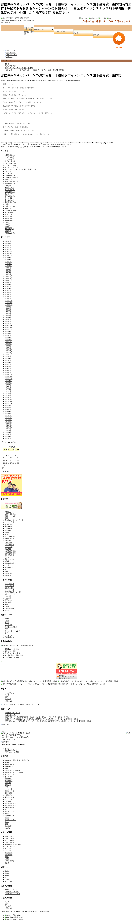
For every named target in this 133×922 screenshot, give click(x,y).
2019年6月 (8, 338)
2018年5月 (8, 364)
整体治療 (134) (10, 192)
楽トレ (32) (8, 198)
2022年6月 (8, 264)
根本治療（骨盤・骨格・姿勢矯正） (17, 760)
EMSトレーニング (11, 627)
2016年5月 (8, 414)
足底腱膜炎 (8, 602)
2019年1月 (8, 348)
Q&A (6, 697)
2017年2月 (8, 395)
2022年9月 (8, 257)
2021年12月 (8, 276)
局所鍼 (7, 619)
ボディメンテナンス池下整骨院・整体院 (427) (20, 169)
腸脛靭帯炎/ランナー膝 (13, 592)
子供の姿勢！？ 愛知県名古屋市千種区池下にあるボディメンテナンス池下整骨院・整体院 (37, 717)
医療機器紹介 (9, 637)
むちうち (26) (9, 157)
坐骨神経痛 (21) (10, 183)
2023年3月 (8, 245)
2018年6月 (8, 362)
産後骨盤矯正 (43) (11, 202)
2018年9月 (8, 356)
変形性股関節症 (10, 551)
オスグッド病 (9, 588)
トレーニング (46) (11, 163)
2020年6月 (8, 313)
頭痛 (6, 518)
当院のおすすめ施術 (12, 752)
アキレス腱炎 (9, 586)
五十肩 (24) (8, 173)
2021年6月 (8, 288)
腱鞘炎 (7, 561)
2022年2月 (8, 272)
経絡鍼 (7, 621)
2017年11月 (8, 377)
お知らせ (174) (10, 155)
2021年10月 (8, 280)
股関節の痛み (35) (11, 210)
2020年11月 (8, 303)
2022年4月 (8, 268)
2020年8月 (8, 309)
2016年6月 (8, 411)
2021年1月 (8, 299)
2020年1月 (8, 323)
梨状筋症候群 (9, 545)
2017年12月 (8, 375)
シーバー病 (8, 547)
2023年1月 (8, 249)
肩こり (7, 569)
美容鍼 (7, 623)
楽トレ (7, 877)
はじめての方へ (59, 31)
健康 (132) (8, 179)
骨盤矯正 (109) (10, 233)
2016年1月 (8, 422)
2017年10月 (8, 379)
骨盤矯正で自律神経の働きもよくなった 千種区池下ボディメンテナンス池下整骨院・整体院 (34, 147)
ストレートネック (11, 536)
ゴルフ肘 (8, 598)
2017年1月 (8, 397)
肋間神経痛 (8, 528)
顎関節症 (8, 530)
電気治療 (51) (9, 229)
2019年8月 (8, 333)
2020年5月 (8, 315)
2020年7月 (8, 311)
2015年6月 (8, 436)
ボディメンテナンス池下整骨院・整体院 (66, 80)
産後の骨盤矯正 (10, 514)
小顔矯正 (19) (9, 188)
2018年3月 (8, 368)
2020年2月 (8, 321)
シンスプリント (10, 594)
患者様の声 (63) (10, 190)
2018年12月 (8, 350)
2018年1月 (8, 372)
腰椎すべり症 (9, 538)
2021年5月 (8, 290)
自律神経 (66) (9, 220)
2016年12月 (8, 399)
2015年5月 (8, 438)
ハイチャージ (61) (11, 165)
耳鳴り (7, 534)
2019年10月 (8, 329)
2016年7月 (8, 409)
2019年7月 (8, 335)
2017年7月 (8, 385)
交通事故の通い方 (40, 29)
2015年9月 (8, 430)
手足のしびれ (9, 559)
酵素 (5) (7, 225)
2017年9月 (8, 381)
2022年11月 (8, 253)
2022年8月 (8, 260)
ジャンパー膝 (9, 590)
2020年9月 (8, 307)
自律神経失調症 (10, 563)
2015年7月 (8, 434)
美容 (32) (8, 208)
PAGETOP (4, 731)
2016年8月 (8, 407)
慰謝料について (10, 715)
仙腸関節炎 (8, 543)
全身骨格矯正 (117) (11, 181)
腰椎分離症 (8, 541)
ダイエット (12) (10, 161)
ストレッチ (8, 635)
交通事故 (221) (10, 175)
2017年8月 (8, 383)
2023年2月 (8, 247)
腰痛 (6, 571)
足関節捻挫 (8, 600)
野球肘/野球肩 (9, 608)
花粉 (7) (7, 222)
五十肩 (7, 565)
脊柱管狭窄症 (9, 555)
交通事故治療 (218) (11, 177)
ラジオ (7, 633)
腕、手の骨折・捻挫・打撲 (14, 655)
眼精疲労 (8, 532)
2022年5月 (8, 266)
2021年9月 (8, 282)
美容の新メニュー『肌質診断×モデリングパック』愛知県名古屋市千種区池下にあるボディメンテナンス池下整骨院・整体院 (48, 721)
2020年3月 (8, 319)
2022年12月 (8, 251)
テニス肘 (8, 596)
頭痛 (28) (8, 231)
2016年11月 (8, 401)
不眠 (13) (8, 171)
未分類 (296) (9, 194)
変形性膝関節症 (10, 553)
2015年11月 (8, 426)
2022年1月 (8, 274)
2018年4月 (8, 366)
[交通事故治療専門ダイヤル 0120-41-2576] (66, 671)
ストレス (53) (9, 159)
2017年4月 (8, 391)
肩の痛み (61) (9, 212)
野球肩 (7, 606)
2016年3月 (8, 418)
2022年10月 (8, 255)
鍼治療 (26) (8, 227)
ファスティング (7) (11, 167)
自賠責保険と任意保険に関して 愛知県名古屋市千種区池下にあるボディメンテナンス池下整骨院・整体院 (41, 719)
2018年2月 (8, 370)
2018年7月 (8, 360)
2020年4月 (8, 317)
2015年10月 (8, 428)
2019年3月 (8, 344)
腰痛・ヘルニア (10, 516)
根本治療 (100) (10, 196)
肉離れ (7, 604)
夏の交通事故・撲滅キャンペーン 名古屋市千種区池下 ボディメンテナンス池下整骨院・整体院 (36, 144)
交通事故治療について (12, 713)
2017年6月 (8, 387)
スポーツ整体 (9, 584)
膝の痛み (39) (9, 218)
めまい (7, 557)
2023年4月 (8, 243)
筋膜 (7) (7, 204)
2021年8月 (8, 284)
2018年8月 (8, 358)
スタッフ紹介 (9, 693)
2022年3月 (8, 270)
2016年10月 (8, 403)
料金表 (76, 33)
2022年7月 (8, 262)
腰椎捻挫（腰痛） (11, 651)
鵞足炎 (7, 610)
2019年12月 (8, 325)
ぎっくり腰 (8, 524)
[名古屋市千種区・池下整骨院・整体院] (15, 18)
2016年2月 (8, 420)
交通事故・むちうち (12, 649)
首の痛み (8, 575)
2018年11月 (8, 352)
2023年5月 (8, 241)
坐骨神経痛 (8, 526)
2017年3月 (8, 393)
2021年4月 (8, 292)
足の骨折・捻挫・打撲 (12, 653)
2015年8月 (8, 432)
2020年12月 (8, 301)
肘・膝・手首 (9, 522)
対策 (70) (8, 186)
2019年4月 (8, 342)
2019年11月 (8, 327)
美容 (6, 629)
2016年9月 (8, 405)
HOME (7, 471)
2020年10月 (8, 305)
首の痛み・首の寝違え (12, 770)
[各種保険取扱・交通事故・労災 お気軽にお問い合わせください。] (93, 18)
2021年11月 (8, 278)
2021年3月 (8, 294)
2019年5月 (8, 340)
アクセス (96, 35)
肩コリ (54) (8, 214)
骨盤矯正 (8, 512)
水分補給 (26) (9, 200)
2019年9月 (8, 331)
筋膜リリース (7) (10, 206)
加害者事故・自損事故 (12, 657)
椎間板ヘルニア (10, 567)
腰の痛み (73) (9, 216)
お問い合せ (8, 701)
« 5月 (2, 468)
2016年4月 (8, 416)
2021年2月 (8, 296)
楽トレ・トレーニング (12, 631)
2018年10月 (8, 354)
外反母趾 (8, 549)
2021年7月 (8, 286)
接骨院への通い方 (11, 890)
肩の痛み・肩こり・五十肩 (14, 520)
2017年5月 (8, 389)
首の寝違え (8, 573)
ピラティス (8, 625)
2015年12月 (8, 424)
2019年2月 (8, 346)
